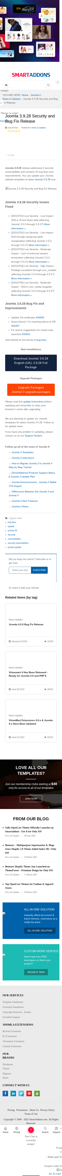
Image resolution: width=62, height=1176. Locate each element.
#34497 (15, 325)
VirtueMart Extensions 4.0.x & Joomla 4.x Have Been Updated (31, 722)
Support (56, 1132)
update (11, 526)
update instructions (33, 401)
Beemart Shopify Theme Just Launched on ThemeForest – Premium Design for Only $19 (29, 868)
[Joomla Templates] (31, 75)
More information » (39, 245)
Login (41, 15)
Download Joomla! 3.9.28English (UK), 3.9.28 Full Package (31, 363)
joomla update (14, 547)
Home (5, 1132)
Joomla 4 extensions (23, 457)
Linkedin (14, 1093)
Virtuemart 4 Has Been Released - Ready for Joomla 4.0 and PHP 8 (28, 674)
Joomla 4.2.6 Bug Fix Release (26, 624)
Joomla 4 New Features (25, 501)
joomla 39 (12, 530)
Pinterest (29, 1093)
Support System (33, 435)
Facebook (6, 1093)
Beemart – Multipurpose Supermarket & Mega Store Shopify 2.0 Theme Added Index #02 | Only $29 (30, 849)
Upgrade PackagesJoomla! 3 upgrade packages (31, 389)
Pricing (16, 1132)
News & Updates (39, 128)
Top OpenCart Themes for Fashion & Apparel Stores (29, 886)
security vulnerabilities (18, 543)
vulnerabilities (14, 539)
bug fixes (41, 340)
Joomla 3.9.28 (42, 179)
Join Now (31, 798)
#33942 (26, 334)
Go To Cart (25, 1128)
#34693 (40, 317)
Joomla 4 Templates (23, 452)
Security (11, 535)
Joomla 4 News (20, 506)
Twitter (21, 1093)
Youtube (37, 1093)
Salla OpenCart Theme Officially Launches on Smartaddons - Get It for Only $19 (29, 829)
